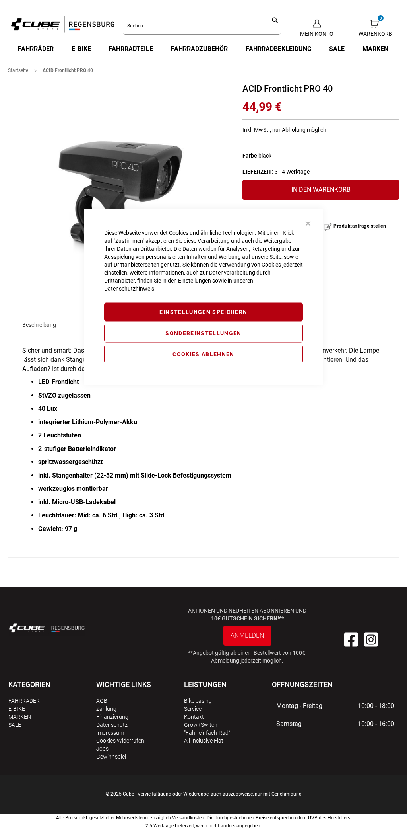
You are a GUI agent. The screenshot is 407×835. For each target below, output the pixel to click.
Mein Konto (316, 34)
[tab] (39, 325)
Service (193, 709)
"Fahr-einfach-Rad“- (208, 733)
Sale (14, 725)
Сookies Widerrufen (120, 740)
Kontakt (194, 717)
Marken (19, 717)
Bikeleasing (198, 701)
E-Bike (16, 709)
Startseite (18, 70)
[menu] (203, 49)
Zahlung (106, 709)
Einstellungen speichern (203, 312)
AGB (101, 701)
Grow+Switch (200, 725)
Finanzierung (112, 717)
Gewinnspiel (111, 756)
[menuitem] (36, 49)
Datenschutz (112, 725)
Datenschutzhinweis (129, 288)
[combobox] (202, 26)
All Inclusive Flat (203, 740)
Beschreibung (39, 325)
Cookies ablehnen (203, 354)
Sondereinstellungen (203, 333)
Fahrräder (24, 701)
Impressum (110, 733)
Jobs (102, 748)
